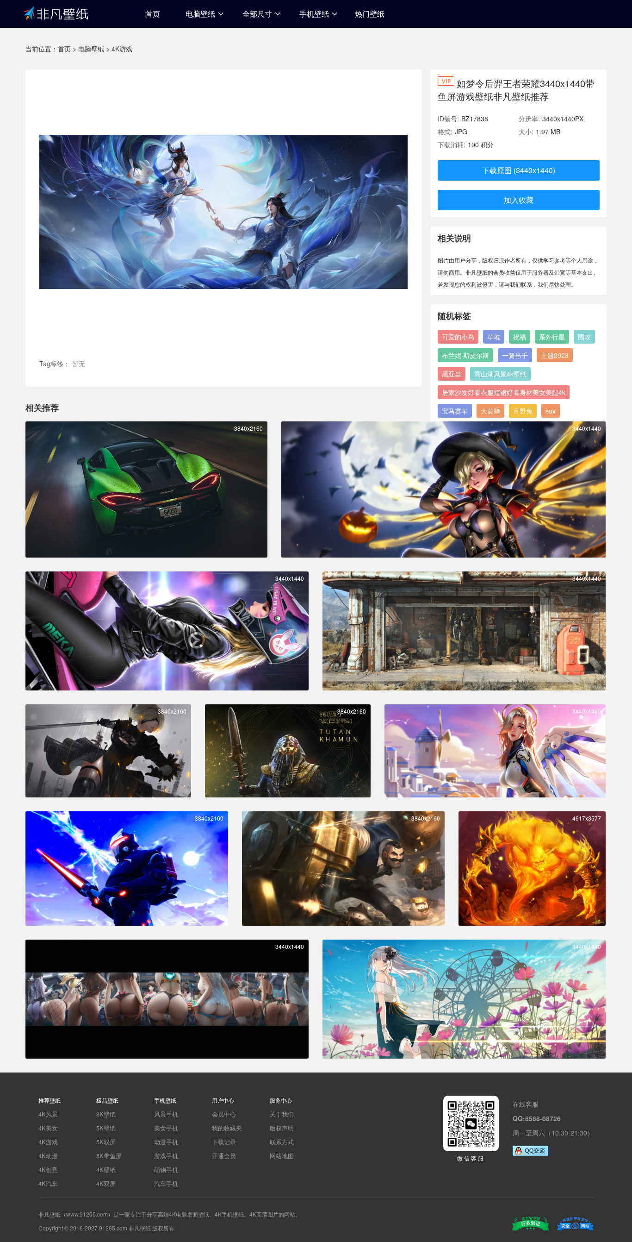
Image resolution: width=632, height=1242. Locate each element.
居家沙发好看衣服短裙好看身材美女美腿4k (503, 392)
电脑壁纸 (200, 13)
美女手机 (166, 1127)
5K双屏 (106, 1141)
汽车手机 (166, 1183)
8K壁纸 (106, 1114)
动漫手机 (166, 1141)
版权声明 (282, 1127)
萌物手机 (166, 1169)
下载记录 (224, 1141)
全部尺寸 (257, 13)
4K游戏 (122, 48)
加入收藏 (518, 199)
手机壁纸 (314, 13)
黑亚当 (451, 373)
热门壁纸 (369, 13)
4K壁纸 (106, 1169)
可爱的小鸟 (458, 336)
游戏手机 (166, 1155)
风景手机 (166, 1114)
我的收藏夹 (227, 1127)
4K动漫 (48, 1155)
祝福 (519, 336)
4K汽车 (48, 1183)
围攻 (584, 336)
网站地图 (282, 1155)
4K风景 (48, 1114)
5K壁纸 (106, 1127)
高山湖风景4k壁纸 (500, 373)
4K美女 (48, 1127)
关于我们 (282, 1114)
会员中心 (224, 1114)
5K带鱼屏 (109, 1155)
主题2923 (555, 355)
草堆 (493, 336)
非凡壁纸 (55, 12)
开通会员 (224, 1155)
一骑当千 (515, 355)
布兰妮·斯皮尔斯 (465, 355)
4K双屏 (106, 1183)
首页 (152, 13)
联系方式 (282, 1141)
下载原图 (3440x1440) (518, 170)
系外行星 (552, 336)
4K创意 (48, 1169)
